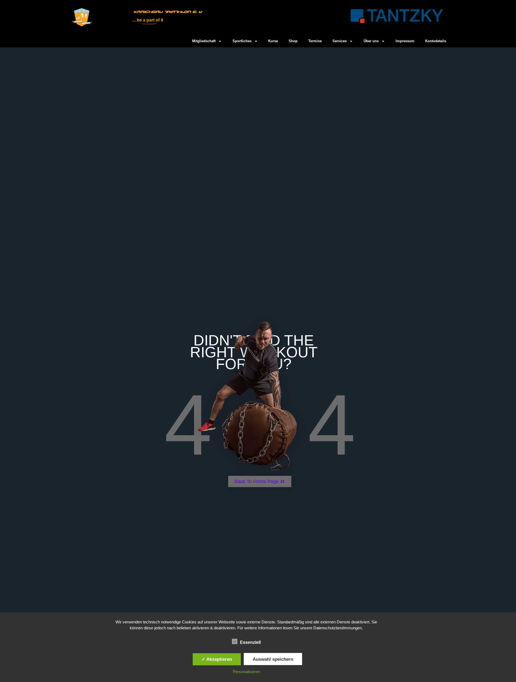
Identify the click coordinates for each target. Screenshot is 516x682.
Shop (293, 41)
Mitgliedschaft (204, 41)
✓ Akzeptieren (217, 659)
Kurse (273, 41)
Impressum (405, 41)
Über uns (371, 41)
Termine (315, 41)
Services (339, 41)
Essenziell (250, 642)
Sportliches (242, 41)
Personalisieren (246, 671)
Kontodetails (435, 41)
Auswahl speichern (273, 659)
